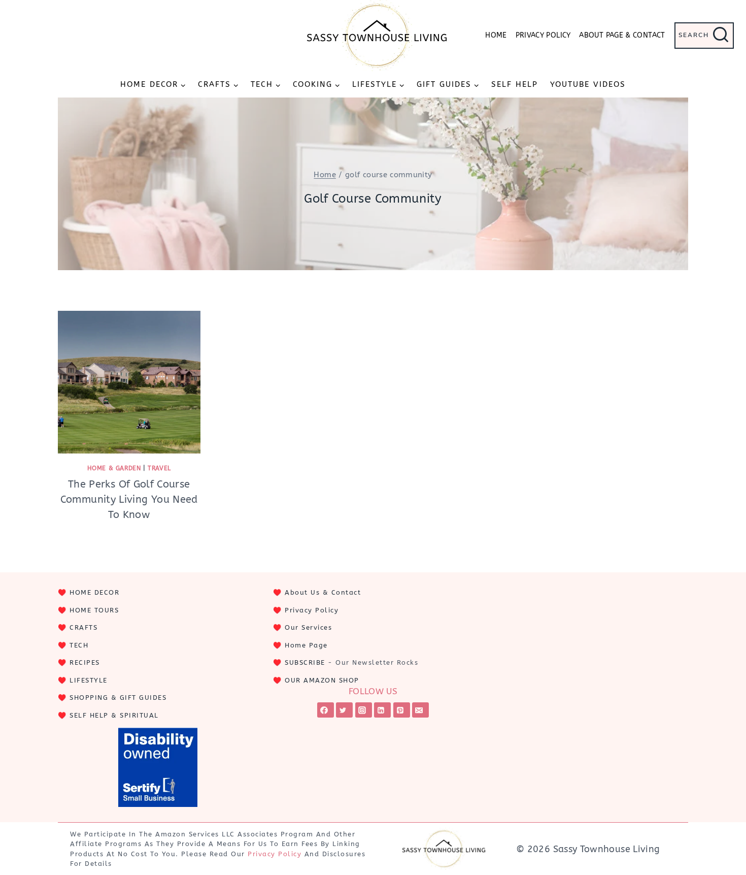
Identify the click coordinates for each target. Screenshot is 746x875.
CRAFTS (83, 627)
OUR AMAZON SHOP (322, 680)
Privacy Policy (543, 35)
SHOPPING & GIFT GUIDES (118, 697)
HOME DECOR (94, 592)
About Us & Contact (323, 592)
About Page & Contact (622, 35)
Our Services (308, 627)
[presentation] (129, 382)
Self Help (514, 84)
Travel (159, 468)
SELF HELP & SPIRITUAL (114, 715)
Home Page (306, 645)
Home (495, 35)
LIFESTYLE (89, 680)
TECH (79, 645)
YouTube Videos (588, 84)
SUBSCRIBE (305, 662)
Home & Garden (114, 468)
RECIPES (85, 662)
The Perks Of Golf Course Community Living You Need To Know (129, 499)
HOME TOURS (94, 610)
